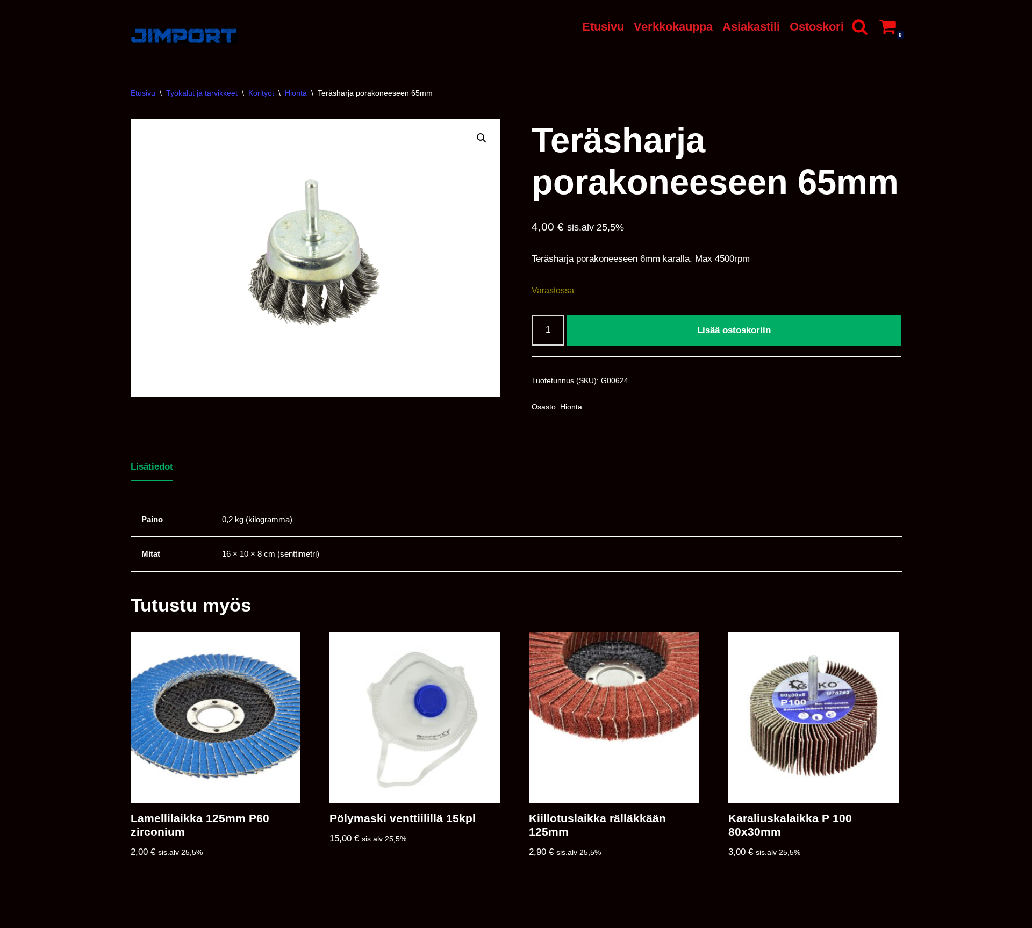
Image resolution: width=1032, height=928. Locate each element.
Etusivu (603, 26)
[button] (481, 138)
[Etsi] (859, 26)
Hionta (296, 93)
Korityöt (261, 93)
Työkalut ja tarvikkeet (202, 93)
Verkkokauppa (673, 26)
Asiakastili (751, 26)
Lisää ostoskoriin (734, 330)
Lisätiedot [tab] (152, 467)
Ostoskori (817, 26)
